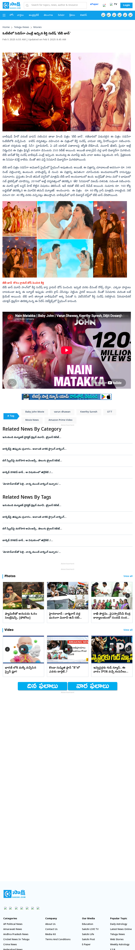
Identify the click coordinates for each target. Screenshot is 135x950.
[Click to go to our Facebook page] (103, 15)
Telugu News (117, 934)
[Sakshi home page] (14, 893)
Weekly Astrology (119, 944)
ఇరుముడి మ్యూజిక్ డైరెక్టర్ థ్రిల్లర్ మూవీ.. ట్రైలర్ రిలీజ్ (61, 437)
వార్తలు (20, 15)
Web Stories (116, 939)
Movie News (32, 420)
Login (126, 5)
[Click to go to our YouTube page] (125, 15)
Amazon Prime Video (60, 420)
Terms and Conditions (57, 939)
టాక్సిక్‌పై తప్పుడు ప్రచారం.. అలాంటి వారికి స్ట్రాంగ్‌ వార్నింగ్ (67, 449)
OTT (109, 412)
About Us (50, 924)
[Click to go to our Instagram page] (120, 15)
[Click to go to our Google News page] (130, 15)
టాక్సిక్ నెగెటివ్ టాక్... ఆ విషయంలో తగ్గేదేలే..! (67, 472)
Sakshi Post (88, 939)
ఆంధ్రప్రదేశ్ (34, 15)
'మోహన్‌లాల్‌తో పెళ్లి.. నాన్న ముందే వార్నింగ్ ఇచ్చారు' (67, 484)
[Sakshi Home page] (11, 5)
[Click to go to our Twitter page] (114, 15)
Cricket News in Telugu (16, 939)
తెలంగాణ (48, 15)
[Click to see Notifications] (104, 5)
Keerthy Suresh (88, 412)
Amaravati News (12, 929)
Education (87, 924)
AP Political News (12, 924)
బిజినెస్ (83, 15)
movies (37, 27)
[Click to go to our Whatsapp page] (109, 15)
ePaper (94, 4)
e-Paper (86, 944)
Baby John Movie (34, 412)
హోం (12, 15)
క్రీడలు (72, 15)
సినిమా (61, 15)
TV (115, 4)
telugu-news (21, 27)
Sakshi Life (88, 934)
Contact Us (51, 929)
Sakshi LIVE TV (90, 929)
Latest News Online (121, 929)
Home (6, 27)
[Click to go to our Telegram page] (32, 908)
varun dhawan (62, 412)
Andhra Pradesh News (15, 934)
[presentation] (7, 595)
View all (128, 576)
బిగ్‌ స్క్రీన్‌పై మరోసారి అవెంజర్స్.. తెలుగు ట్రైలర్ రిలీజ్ (64, 461)
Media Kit (50, 934)
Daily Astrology (118, 924)
